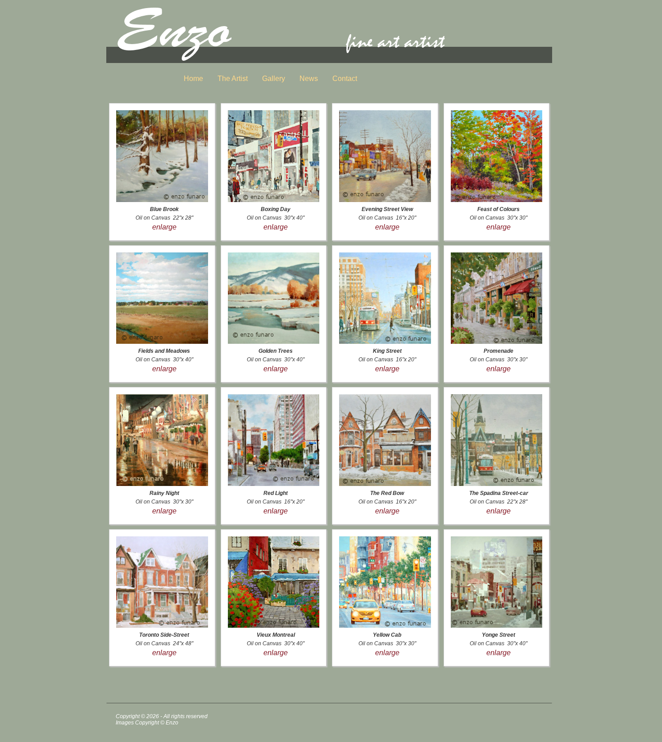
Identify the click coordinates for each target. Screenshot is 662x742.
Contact (344, 78)
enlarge (164, 227)
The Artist (233, 78)
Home (193, 78)
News (308, 78)
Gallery (273, 78)
